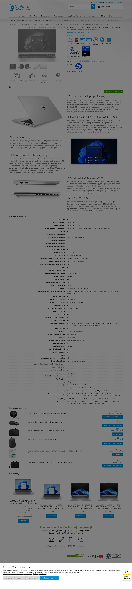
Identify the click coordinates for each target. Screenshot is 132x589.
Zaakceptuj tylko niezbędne (14, 578)
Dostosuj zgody (32, 578)
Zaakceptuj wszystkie (49, 578)
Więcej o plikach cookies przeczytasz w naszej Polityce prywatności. (24, 574)
